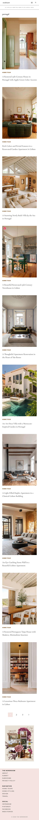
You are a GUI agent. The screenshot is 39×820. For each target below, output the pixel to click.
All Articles (8, 7)
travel (32, 7)
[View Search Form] (35, 3)
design (28, 7)
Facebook (6, 809)
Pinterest (6, 806)
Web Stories (7, 811)
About (5, 773)
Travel (5, 796)
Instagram (6, 804)
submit (5, 775)
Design (5, 793)
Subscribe (6, 778)
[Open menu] (32, 2)
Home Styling (22, 7)
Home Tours (7, 788)
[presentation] (19, 43)
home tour (15, 7)
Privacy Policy (8, 781)
